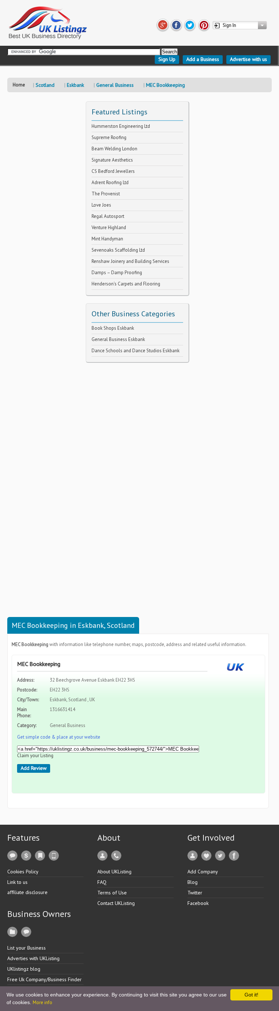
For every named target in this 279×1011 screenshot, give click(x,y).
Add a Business (202, 59)
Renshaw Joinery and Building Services (130, 261)
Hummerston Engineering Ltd (121, 126)
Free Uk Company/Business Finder (44, 979)
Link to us (17, 882)
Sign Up (166, 59)
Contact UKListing (116, 903)
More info (42, 1002)
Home (19, 85)
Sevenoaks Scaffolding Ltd (118, 250)
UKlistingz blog (23, 969)
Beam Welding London (114, 149)
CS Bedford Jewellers (113, 171)
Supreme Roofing (109, 137)
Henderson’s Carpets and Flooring (126, 284)
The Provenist (106, 194)
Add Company (202, 871)
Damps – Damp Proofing (117, 272)
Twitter (194, 892)
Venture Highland (109, 227)
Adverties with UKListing (33, 958)
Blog (192, 882)
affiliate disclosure (27, 892)
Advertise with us (248, 59)
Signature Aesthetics (112, 160)
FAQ (101, 882)
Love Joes (101, 205)
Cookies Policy (23, 871)
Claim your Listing (35, 755)
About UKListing (114, 871)
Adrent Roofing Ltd (110, 182)
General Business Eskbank (118, 339)
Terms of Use (112, 892)
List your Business (26, 948)
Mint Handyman (107, 239)
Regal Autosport (108, 216)
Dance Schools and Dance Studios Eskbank (135, 351)
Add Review (33, 768)
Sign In (229, 25)
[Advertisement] (140, 472)
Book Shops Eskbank (113, 328)
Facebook (198, 903)
